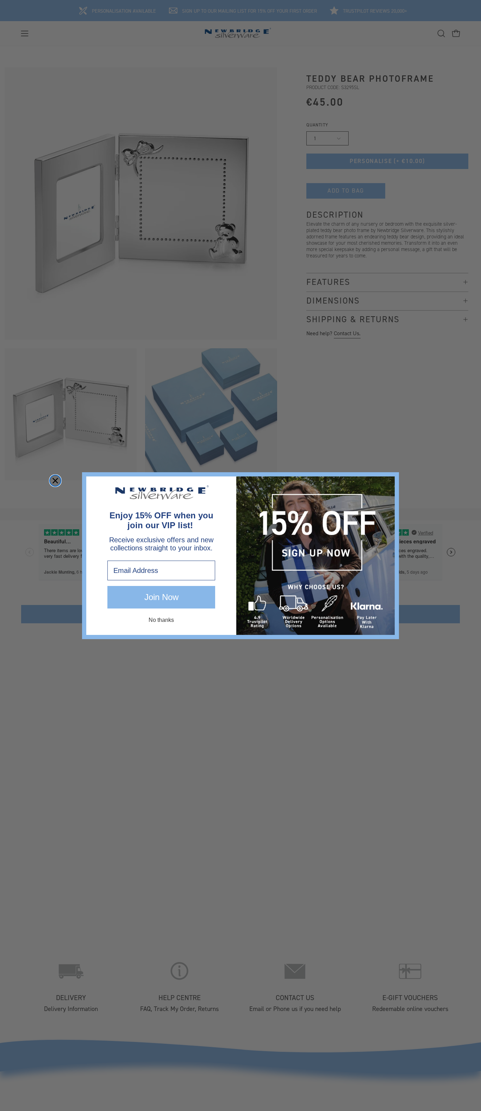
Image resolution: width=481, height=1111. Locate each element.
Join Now (161, 597)
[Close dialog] (55, 480)
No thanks (161, 620)
